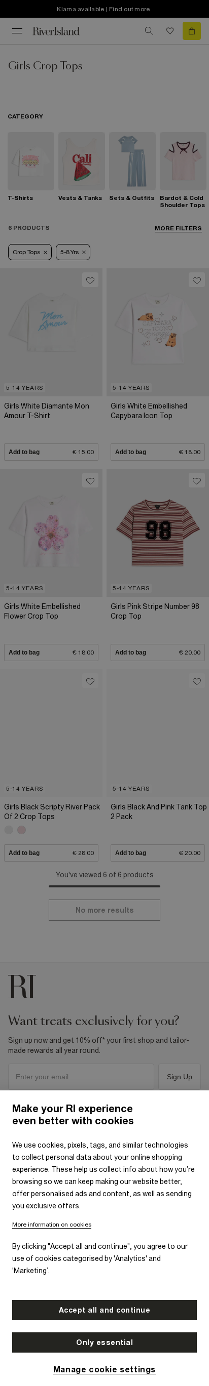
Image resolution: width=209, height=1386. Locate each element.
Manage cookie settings (104, 1369)
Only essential (104, 1342)
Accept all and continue (105, 1310)
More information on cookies (51, 1224)
